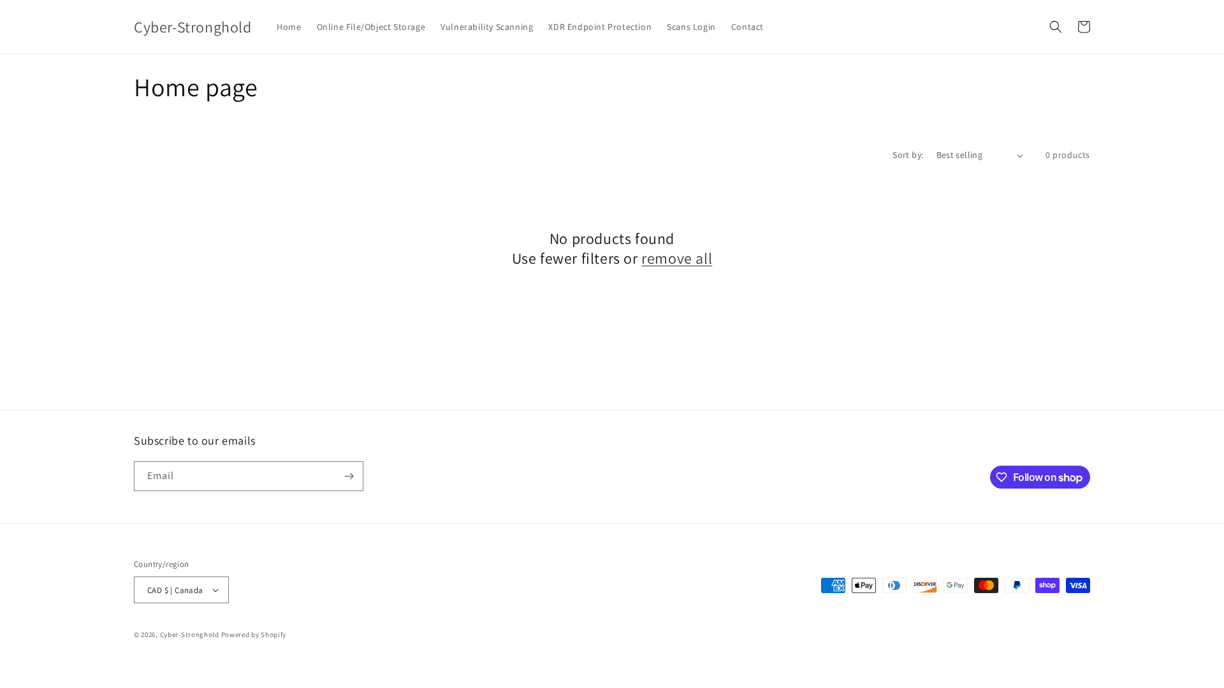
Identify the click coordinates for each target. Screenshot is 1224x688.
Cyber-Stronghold (189, 634)
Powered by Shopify (254, 634)
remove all (676, 258)
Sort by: (907, 155)
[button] (1056, 27)
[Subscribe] (349, 476)
